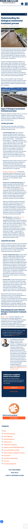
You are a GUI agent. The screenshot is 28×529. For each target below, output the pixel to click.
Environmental (7, 455)
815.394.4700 (14, 391)
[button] (25, 14)
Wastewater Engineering (9, 433)
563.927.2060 (14, 369)
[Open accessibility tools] (1, 521)
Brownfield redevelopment (10, 463)
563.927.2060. (16, 335)
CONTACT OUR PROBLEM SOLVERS (15, 475)
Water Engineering (8, 436)
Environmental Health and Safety (11, 450)
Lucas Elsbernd (4, 26)
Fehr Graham (5, 316)
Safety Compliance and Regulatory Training (14, 452)
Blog (5, 431)
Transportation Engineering (10, 444)
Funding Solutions (8, 442)
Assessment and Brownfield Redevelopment (14, 447)
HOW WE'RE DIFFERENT (15, 470)
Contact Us (14, 387)
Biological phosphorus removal (10, 171)
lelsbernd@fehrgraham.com (20, 367)
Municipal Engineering (9, 439)
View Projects (14, 418)
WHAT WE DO (14, 472)
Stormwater (6, 461)
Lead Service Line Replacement (11, 458)
